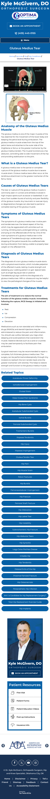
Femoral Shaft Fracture (25, 503)
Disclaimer (20, 779)
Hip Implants (25, 608)
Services (19, 56)
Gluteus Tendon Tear (25, 457)
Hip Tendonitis (25, 562)
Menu (26, 40)
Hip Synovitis (25, 543)
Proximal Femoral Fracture (25, 576)
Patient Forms (23, 701)
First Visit (21, 693)
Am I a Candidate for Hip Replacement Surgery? (25, 595)
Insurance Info (23, 725)
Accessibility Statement (28, 786)
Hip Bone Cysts (25, 404)
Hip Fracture (25, 497)
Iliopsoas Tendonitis (25, 437)
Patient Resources (25, 685)
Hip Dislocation (25, 510)
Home (11, 56)
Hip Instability (25, 523)
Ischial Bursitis (25, 418)
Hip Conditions (35, 56)
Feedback (31, 782)
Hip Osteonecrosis (25, 582)
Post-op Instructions (26, 717)
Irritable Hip (25, 556)
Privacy (34, 779)
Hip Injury (25, 444)
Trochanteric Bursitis (25, 431)
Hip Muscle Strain (25, 470)
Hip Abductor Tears (25, 536)
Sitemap (17, 782)
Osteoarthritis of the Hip (25, 569)
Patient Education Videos (28, 709)
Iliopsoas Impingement (25, 450)
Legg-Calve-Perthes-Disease (25, 549)
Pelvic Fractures (25, 477)
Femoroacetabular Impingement (25, 490)
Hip (25, 56)
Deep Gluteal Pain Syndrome (25, 398)
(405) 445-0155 (27, 33)
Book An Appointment (26, 26)
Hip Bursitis (25, 483)
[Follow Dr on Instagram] (35, 762)
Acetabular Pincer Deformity (25, 378)
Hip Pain (25, 464)
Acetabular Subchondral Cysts (25, 411)
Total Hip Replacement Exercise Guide (25, 602)
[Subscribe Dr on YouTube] (28, 762)
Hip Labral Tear (25, 516)
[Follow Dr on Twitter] (21, 762)
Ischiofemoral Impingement (25, 385)
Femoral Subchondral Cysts (25, 424)
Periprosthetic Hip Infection (25, 589)
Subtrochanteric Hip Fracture (25, 529)
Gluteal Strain (25, 391)
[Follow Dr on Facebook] (14, 762)
